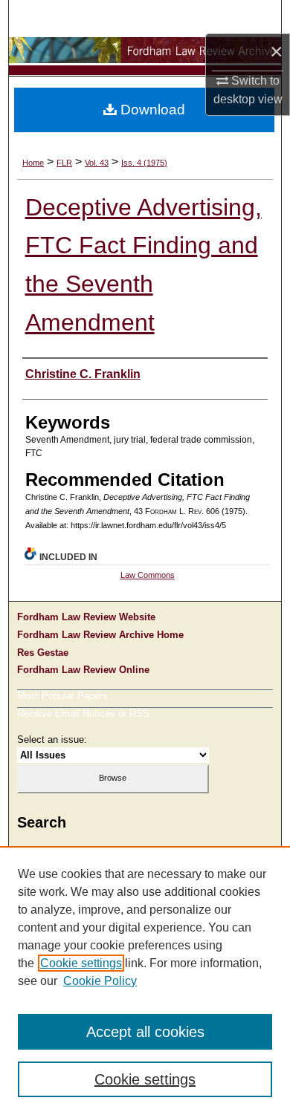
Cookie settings (81, 963)
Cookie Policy (100, 981)
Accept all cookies (145, 1032)
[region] (145, 980)
